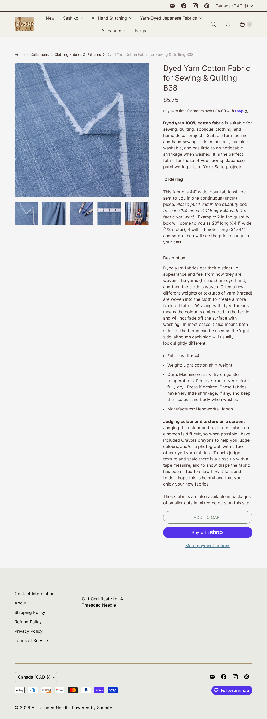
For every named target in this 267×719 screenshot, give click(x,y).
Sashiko (70, 18)
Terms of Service (31, 640)
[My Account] (228, 24)
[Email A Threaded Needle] (172, 5)
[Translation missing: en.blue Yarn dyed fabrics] (137, 213)
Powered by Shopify (92, 707)
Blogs (140, 30)
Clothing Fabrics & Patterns (77, 54)
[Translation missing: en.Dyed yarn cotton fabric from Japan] (26, 213)
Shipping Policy (30, 612)
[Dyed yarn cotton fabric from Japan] (82, 130)
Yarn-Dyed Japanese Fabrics (168, 18)
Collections (39, 54)
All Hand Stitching (109, 18)
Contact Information (34, 593)
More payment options (207, 545)
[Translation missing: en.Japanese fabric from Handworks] (109, 213)
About (21, 603)
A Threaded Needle (51, 707)
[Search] (213, 24)
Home (20, 54)
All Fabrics (111, 30)
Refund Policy (28, 621)
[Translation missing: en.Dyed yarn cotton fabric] (54, 213)
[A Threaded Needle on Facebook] (184, 5)
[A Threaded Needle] (24, 24)
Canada (232, 5)
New (50, 18)
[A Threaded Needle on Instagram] (195, 5)
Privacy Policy (29, 631)
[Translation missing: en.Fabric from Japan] (81, 213)
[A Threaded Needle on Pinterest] (207, 5)
